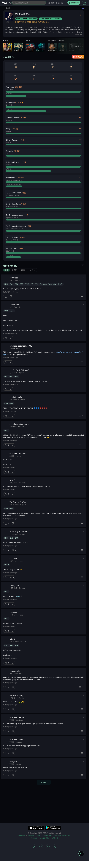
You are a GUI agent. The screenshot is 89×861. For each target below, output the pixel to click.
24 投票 (23, 118)
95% (52, 64)
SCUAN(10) (10, 251)
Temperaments (11, 177)
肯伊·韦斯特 (51, 51)
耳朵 (27, 51)
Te (52, 79)
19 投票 (21, 177)
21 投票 (15, 129)
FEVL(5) (8, 165)
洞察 (39, 836)
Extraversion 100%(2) (13, 195)
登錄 (84, 3)
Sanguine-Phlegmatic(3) (14, 184)
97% (15, 64)
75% (34, 64)
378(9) (8, 131)
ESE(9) (8, 154)
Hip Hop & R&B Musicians (26, 19)
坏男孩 (16, 51)
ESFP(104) (9, 90)
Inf (71, 75)
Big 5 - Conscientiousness (16, 226)
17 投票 (21, 248)
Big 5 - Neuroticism (13, 204)
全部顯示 (78, 46)
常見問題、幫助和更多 (62, 836)
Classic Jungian (12, 140)
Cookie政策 (44, 838)
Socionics (9, 151)
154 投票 (18, 87)
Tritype (8, 129)
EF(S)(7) (8, 142)
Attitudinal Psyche (13, 162)
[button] (43, 195)
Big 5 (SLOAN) (11, 248)
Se (16, 79)
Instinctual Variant (12, 118)
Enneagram (10, 102)
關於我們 (22, 836)
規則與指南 (47, 836)
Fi (34, 79)
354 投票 (7, 57)
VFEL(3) (8, 169)
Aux (34, 75)
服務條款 (34, 838)
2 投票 (24, 193)
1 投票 (23, 204)
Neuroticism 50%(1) (12, 206)
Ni (71, 79)
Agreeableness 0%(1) (13, 218)
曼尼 (37, 51)
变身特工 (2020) (6, 50)
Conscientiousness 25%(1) (15, 229)
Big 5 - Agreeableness (14, 215)
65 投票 (18, 102)
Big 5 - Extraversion (13, 193)
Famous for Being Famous (50, 19)
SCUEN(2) (9, 255)
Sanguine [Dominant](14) (14, 180)
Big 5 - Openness (12, 237)
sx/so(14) (9, 120)
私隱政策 (55, 838)
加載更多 (42, 782)
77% (71, 64)
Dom (15, 75)
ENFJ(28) (9, 94)
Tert (52, 75)
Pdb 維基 (31, 836)
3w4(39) (9, 105)
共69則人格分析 (10, 266)
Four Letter (10, 87)
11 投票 (21, 140)
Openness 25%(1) (12, 240)
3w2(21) (9, 109)
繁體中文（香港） (57, 3)
